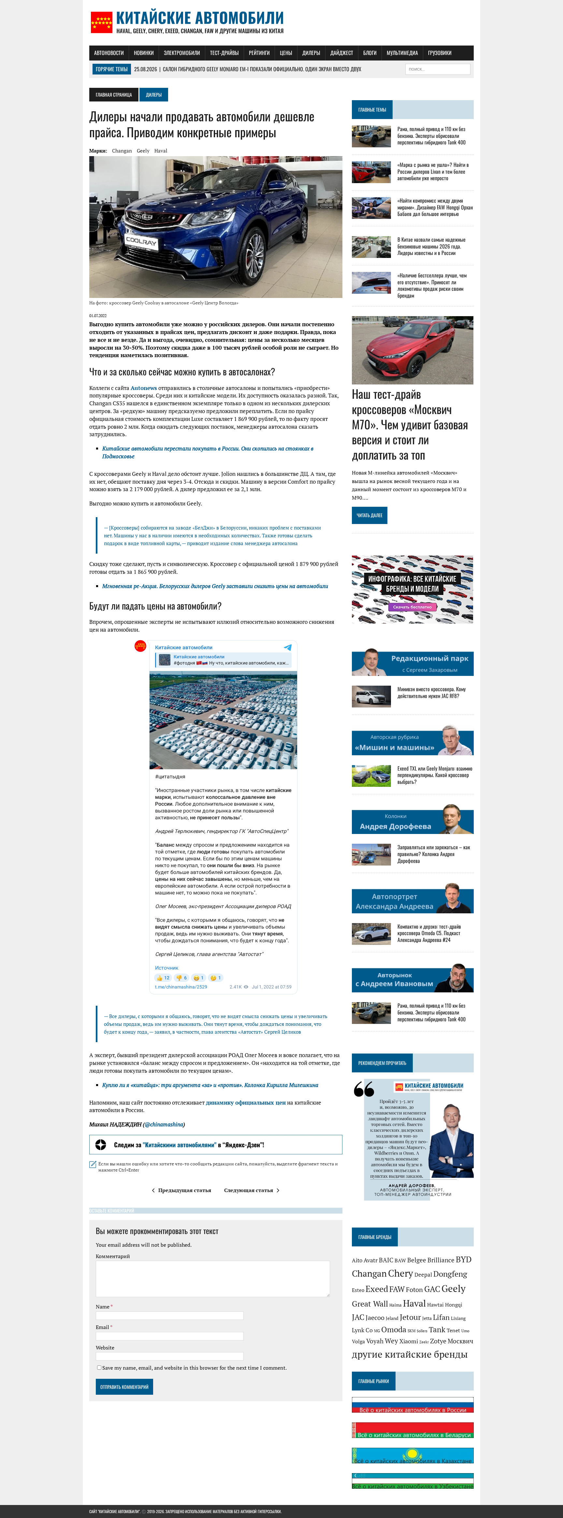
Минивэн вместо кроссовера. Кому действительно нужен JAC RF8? (431, 692)
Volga (358, 1341)
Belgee (416, 1260)
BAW (400, 1260)
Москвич (460, 1341)
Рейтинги (259, 53)
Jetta (427, 1318)
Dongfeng (450, 1274)
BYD (464, 1259)
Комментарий (113, 1256)
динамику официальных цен (246, 1102)
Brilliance (441, 1260)
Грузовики (440, 53)
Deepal (423, 1274)
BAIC (386, 1260)
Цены (286, 53)
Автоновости (109, 53)
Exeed (377, 1288)
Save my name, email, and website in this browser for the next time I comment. (194, 1367)
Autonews (144, 388)
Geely (143, 150)
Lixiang (458, 1318)
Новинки (144, 53)
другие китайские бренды (410, 1354)
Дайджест (341, 53)
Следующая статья (248, 1190)
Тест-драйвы (224, 53)
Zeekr (424, 1342)
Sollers (422, 1330)
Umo (465, 1330)
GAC (432, 1288)
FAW (397, 1289)
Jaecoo (375, 1317)
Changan (122, 150)
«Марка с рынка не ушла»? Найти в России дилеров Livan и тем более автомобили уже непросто (433, 171)
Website (105, 1347)
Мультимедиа (402, 53)
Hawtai (435, 1304)
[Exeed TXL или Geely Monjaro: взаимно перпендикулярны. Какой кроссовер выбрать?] (371, 782)
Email (103, 1327)
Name (103, 1306)
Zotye (438, 1341)
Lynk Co (362, 1330)
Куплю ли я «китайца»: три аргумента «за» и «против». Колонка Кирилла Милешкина (210, 1085)
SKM (411, 1331)
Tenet (453, 1330)
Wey (391, 1340)
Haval (160, 150)
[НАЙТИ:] (437, 68)
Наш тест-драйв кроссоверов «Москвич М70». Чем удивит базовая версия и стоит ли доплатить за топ (410, 424)
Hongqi (453, 1304)
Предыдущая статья (184, 1190)
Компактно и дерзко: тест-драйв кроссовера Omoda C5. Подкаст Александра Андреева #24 (429, 933)
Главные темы (372, 109)
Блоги (370, 53)
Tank (437, 1329)
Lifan (441, 1317)
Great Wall (370, 1303)
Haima (395, 1305)
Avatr (371, 1260)
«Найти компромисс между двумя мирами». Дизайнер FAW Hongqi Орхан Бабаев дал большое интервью (435, 207)
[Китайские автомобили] (281, 23)
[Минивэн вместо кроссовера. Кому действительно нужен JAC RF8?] (371, 703)
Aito (357, 1260)
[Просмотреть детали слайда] (215, 1144)
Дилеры (311, 53)
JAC (358, 1317)
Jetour (410, 1317)
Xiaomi (408, 1341)
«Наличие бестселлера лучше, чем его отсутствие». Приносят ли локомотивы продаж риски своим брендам (432, 285)
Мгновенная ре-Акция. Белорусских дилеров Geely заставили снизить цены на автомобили (215, 586)
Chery (400, 1273)
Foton (414, 1289)
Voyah (374, 1341)
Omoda (393, 1329)
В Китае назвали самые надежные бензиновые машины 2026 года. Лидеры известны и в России (431, 246)
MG (377, 1331)
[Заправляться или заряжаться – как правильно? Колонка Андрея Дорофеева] (371, 861)
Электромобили (182, 53)
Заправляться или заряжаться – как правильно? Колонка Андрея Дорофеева (433, 854)
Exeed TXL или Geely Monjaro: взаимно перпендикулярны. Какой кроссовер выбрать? (434, 775)
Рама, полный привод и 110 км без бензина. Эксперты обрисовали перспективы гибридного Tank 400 (431, 135)
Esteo (358, 1290)
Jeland (392, 1318)
